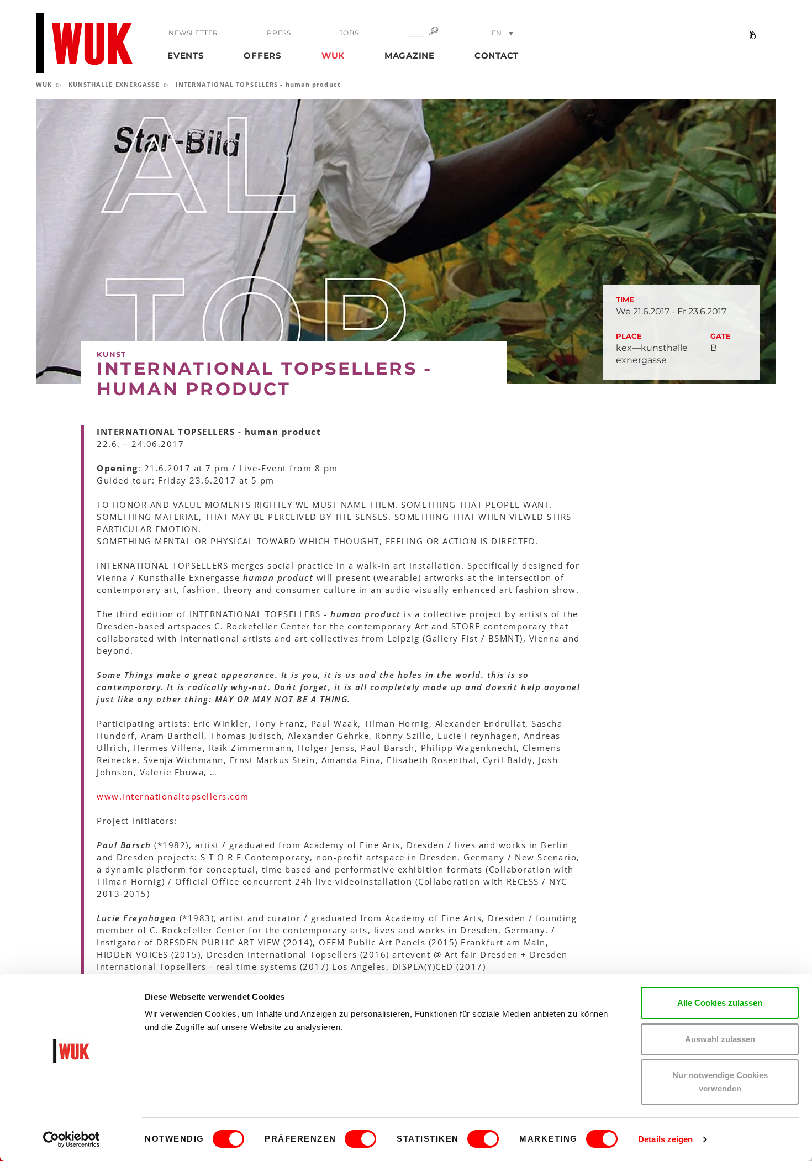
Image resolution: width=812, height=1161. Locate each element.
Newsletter (193, 33)
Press (279, 33)
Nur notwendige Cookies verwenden (720, 1081)
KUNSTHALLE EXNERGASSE (114, 84)
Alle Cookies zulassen (719, 1002)
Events (185, 55)
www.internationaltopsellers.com (173, 796)
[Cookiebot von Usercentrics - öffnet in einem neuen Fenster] (71, 1139)
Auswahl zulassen (720, 1039)
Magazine (409, 55)
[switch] (360, 1139)
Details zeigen (665, 1139)
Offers (263, 55)
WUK (333, 55)
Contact (496, 55)
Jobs (349, 33)
